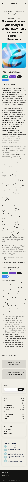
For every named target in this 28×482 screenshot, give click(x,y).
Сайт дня (6, 416)
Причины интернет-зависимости (14, 262)
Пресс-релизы (8, 412)
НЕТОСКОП (14, 3)
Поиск (6, 385)
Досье (5, 403)
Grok (19, 76)
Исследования (8, 405)
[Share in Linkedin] (12, 355)
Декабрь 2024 (8, 427)
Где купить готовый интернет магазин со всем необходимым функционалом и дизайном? (14, 345)
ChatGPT (5, 76)
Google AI (5, 80)
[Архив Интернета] (14, 364)
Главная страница (8, 11)
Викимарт (17, 140)
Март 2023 (7, 431)
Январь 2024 (7, 429)
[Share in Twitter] (6, 355)
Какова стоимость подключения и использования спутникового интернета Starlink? (15, 317)
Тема (5, 418)
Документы (7, 400)
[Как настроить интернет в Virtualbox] (14, 374)
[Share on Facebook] (9, 355)
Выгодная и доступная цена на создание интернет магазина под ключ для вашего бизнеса (15, 299)
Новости (6, 409)
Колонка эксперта (9, 407)
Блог (5, 398)
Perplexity (12, 76)
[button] (2, 3)
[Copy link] (15, 355)
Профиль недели (8, 414)
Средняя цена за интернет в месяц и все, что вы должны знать (13, 293)
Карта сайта (5, 475)
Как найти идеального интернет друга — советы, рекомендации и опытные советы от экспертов (15, 331)
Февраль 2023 (8, 433)
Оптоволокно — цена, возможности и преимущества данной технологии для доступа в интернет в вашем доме (15, 338)
